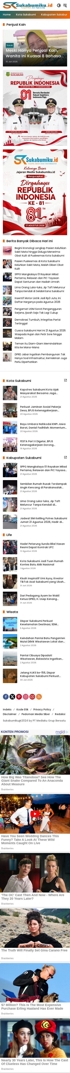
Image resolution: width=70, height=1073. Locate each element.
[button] (59, 5)
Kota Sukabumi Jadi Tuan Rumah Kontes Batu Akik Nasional (41, 562)
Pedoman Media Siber (36, 714)
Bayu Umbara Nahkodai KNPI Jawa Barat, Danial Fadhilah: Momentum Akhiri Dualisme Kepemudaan (43, 425)
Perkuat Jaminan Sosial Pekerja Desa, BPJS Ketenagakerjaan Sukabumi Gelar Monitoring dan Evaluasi (41, 408)
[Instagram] (26, 697)
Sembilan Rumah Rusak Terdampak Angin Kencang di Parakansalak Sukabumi (43, 485)
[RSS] (39, 697)
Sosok (10, 45)
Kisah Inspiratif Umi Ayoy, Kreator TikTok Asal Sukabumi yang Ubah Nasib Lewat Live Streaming (42, 580)
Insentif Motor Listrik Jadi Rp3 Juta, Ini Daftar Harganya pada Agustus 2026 (38, 300)
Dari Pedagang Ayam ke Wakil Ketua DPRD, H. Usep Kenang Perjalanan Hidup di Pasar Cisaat (41, 597)
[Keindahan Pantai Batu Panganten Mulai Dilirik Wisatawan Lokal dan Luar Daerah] (10, 641)
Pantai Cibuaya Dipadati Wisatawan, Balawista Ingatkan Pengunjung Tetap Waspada (41, 657)
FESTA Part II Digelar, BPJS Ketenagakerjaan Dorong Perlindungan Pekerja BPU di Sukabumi (38, 443)
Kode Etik (22, 709)
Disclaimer (10, 714)
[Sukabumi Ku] (28, 5)
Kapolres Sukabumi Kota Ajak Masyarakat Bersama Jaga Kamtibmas (39, 391)
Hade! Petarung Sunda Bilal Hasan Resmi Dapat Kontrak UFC (42, 545)
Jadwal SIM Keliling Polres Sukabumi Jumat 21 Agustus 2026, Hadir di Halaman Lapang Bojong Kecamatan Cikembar (43, 520)
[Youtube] (32, 697)
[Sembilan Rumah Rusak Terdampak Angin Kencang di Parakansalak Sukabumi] (10, 487)
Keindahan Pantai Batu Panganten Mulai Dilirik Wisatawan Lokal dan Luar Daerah (42, 640)
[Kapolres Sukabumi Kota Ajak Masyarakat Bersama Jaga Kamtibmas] (10, 393)
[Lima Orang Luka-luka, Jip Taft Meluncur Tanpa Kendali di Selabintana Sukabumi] (10, 504)
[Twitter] (12, 697)
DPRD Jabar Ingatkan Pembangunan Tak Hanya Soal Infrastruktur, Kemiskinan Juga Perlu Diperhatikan (41, 358)
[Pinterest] (19, 697)
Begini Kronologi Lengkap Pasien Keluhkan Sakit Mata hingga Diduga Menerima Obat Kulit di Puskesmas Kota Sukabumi (40, 251)
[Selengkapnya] (65, 380)
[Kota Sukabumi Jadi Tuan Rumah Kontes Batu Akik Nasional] (10, 564)
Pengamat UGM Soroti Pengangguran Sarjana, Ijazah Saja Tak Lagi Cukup (38, 310)
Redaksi (60, 714)
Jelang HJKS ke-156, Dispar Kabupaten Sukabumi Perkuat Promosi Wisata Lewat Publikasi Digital (40, 674)
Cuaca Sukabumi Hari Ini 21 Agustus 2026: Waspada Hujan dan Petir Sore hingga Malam (40, 334)
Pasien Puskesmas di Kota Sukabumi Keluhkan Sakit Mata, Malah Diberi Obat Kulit (39, 264)
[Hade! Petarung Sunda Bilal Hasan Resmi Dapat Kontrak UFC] (10, 547)
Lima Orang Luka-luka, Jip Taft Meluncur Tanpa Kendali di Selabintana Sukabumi (40, 289)
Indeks (7, 709)
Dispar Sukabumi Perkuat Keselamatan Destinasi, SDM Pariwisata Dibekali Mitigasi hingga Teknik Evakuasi (42, 622)
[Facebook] (6, 697)
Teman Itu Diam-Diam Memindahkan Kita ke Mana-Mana (38, 345)
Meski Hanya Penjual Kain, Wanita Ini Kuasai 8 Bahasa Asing (33, 53)
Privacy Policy (42, 709)
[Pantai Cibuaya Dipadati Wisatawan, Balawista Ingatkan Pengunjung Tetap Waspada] (10, 658)
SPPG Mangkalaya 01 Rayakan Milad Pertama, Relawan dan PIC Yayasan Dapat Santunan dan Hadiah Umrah (37, 278)
